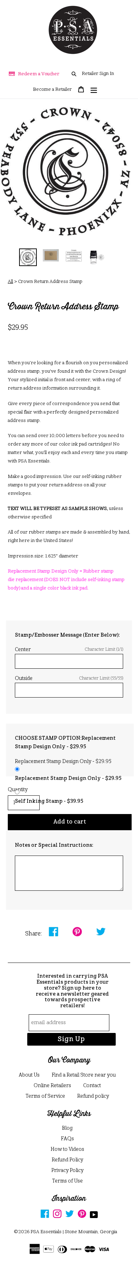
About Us (29, 1075)
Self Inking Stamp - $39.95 (49, 801)
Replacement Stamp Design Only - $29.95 (68, 778)
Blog (67, 1128)
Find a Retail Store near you (84, 1075)
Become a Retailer (52, 89)
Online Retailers (52, 1085)
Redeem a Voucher (38, 74)
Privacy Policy (67, 1170)
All (10, 281)
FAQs (67, 1138)
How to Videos (67, 1149)
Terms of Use (67, 1181)
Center (69, 649)
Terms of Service (45, 1096)
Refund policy (93, 1096)
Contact (92, 1085)
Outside (69, 678)
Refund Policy (67, 1160)
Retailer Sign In (98, 73)
